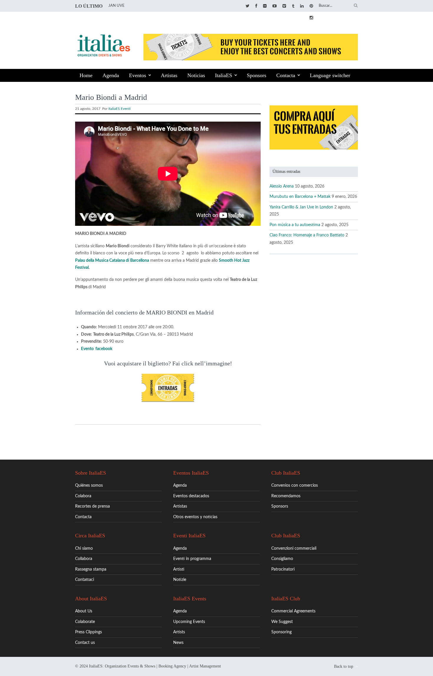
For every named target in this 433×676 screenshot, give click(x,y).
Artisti (178, 569)
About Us (83, 611)
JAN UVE (116, 6)
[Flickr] (265, 6)
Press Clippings (88, 632)
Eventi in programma (192, 559)
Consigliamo (282, 559)
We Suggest (282, 622)
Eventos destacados (191, 496)
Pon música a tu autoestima (295, 225)
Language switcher (330, 75)
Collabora (83, 559)
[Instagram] (311, 18)
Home (86, 75)
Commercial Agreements (293, 611)
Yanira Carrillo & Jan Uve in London (301, 207)
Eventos (137, 75)
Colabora (83, 496)
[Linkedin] (302, 6)
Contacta (285, 75)
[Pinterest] (311, 6)
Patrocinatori (283, 569)
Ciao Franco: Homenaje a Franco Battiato (307, 235)
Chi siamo (84, 548)
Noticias (196, 75)
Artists (179, 632)
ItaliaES (223, 75)
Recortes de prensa (92, 506)
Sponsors (256, 75)
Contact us (85, 643)
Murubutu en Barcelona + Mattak (300, 197)
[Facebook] (256, 6)
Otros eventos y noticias (195, 517)
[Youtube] (274, 6)
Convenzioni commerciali (293, 548)
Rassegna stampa (90, 569)
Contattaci (84, 580)
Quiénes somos (89, 485)
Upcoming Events (189, 622)
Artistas (169, 75)
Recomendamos (285, 496)
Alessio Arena (282, 186)
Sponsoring (281, 632)
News (178, 643)
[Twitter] (247, 6)
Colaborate (85, 622)
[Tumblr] (293, 6)
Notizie (179, 580)
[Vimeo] (284, 6)
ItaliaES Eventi (119, 108)
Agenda (111, 75)
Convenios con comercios (294, 485)
